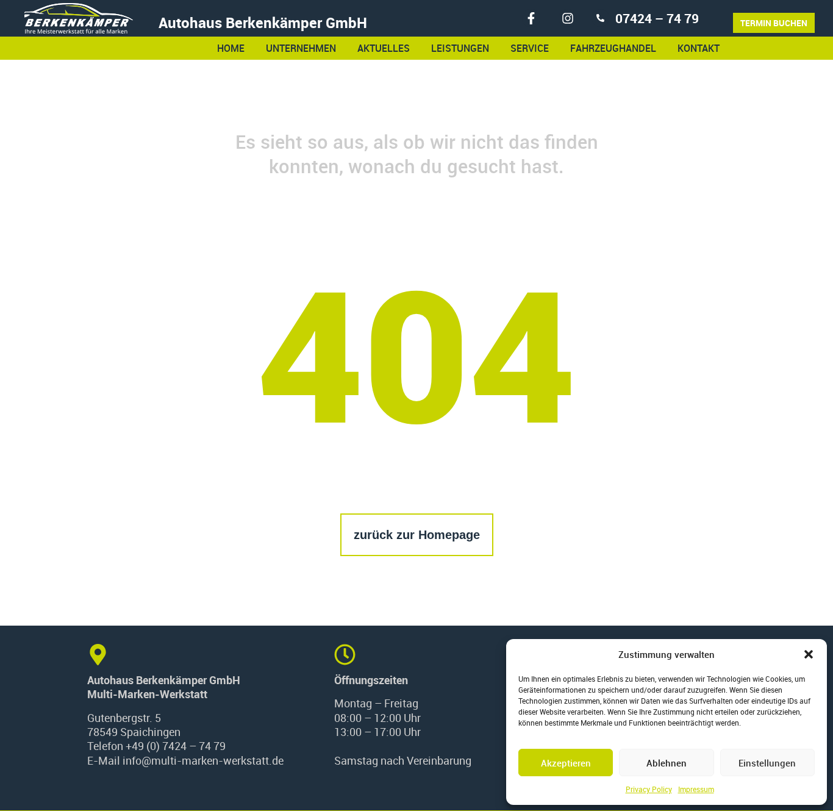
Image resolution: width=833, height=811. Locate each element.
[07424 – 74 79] (600, 18)
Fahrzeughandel (613, 48)
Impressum (696, 789)
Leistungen (460, 48)
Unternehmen (301, 48)
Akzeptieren (566, 763)
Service (529, 48)
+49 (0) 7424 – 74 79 (176, 745)
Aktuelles (383, 48)
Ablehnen (666, 763)
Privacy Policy (649, 789)
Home (231, 48)
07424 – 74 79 (657, 18)
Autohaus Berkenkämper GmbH (263, 22)
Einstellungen (767, 763)
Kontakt (698, 48)
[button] (809, 654)
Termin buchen (773, 23)
